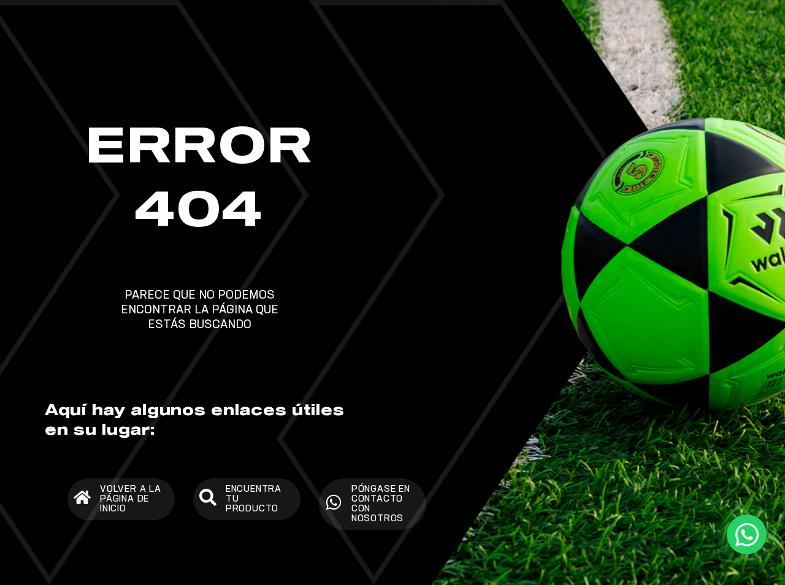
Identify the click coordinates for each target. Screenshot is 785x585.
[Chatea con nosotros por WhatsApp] (747, 534)
